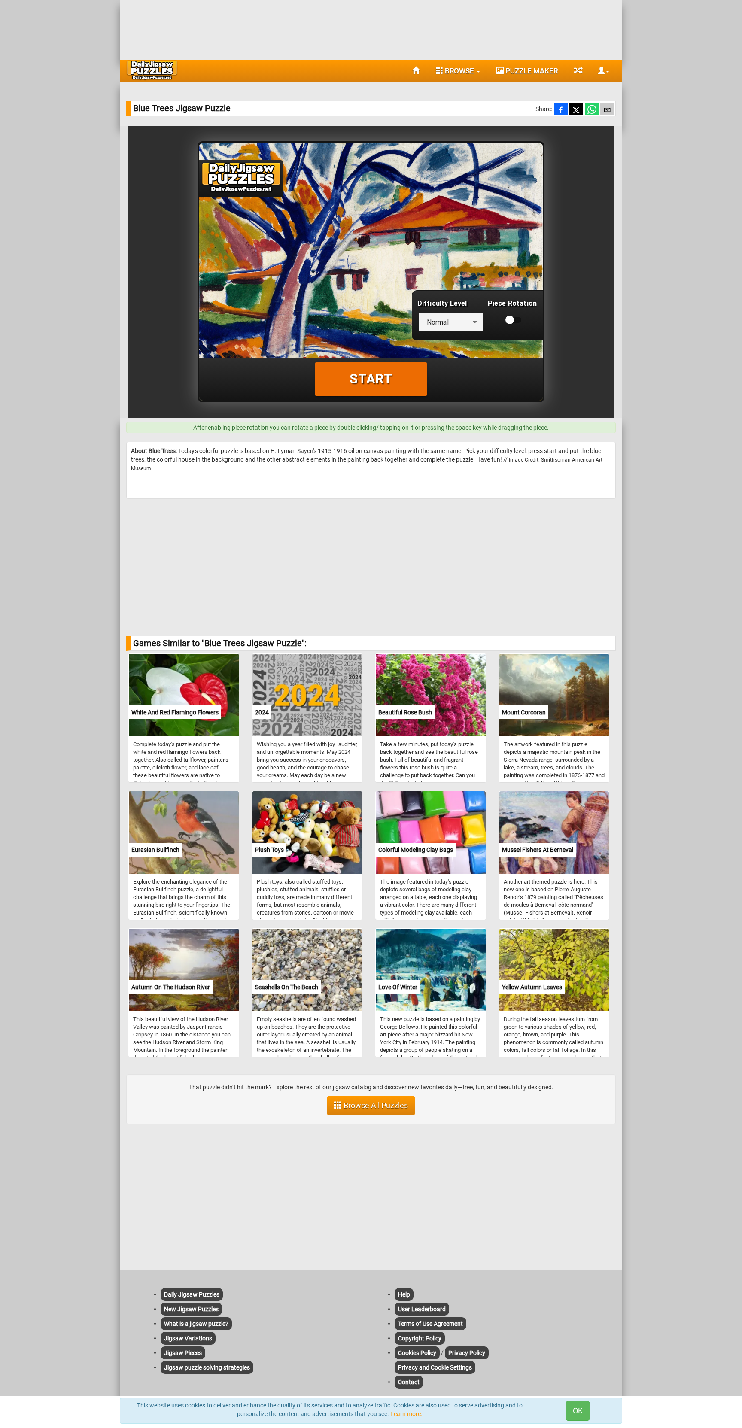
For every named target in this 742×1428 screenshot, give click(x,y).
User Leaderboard (422, 1309)
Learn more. (406, 1413)
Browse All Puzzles (375, 1105)
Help (404, 1294)
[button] (600, 71)
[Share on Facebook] (561, 110)
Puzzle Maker (531, 71)
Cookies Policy (417, 1352)
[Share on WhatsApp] (592, 110)
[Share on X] (576, 110)
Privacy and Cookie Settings (435, 1367)
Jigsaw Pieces (183, 1352)
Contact (409, 1382)
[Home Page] (416, 71)
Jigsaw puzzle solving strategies (207, 1367)
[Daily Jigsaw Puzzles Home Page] (152, 70)
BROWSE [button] (459, 71)
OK (578, 1410)
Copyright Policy (419, 1338)
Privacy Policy (466, 1352)
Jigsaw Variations (188, 1338)
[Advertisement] (371, 28)
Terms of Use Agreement (430, 1323)
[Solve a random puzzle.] (578, 71)
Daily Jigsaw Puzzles (191, 1294)
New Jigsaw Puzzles (191, 1309)
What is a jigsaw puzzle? (196, 1323)
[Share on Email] (607, 110)
